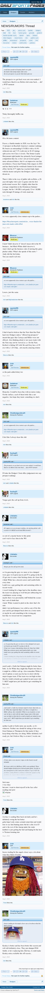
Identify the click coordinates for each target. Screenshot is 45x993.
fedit (4, 33)
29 (23, 51)
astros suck (21, 30)
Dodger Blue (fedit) (7, 987)
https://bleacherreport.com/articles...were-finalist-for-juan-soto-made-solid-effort (22, 222)
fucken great (22, 33)
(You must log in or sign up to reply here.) (31, 968)
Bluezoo (13, 235)
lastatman (14, 100)
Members (31, 12)
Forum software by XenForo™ (10, 990)
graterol (39, 33)
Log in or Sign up (36, 2)
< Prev (4, 51)
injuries (22, 35)
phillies (5, 40)
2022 (8, 30)
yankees (32, 43)
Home (5, 12)
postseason (13, 40)
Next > (36, 51)
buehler (30, 30)
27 (17, 51)
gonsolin (31, 33)
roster (31, 40)
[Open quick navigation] (42, 21)
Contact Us (36, 987)
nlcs (26, 38)
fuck (14, 33)
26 (14, 51)
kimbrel (35, 35)
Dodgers (13, 12)
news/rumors (18, 38)
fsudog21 (13, 453)
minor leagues (7, 38)
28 (20, 51)
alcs (14, 30)
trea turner (6, 43)
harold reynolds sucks (10, 35)
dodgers (38, 30)
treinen (14, 43)
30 (26, 51)
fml (9, 33)
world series (23, 43)
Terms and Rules (39, 990)
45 (32, 51)
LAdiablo (5, 121)
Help (42, 987)
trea (37, 40)
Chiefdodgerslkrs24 (17, 413)
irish (4, 92)
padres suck (34, 38)
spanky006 (14, 57)
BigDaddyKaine (13, 299)
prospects (23, 40)
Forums (22, 12)
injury (28, 35)
